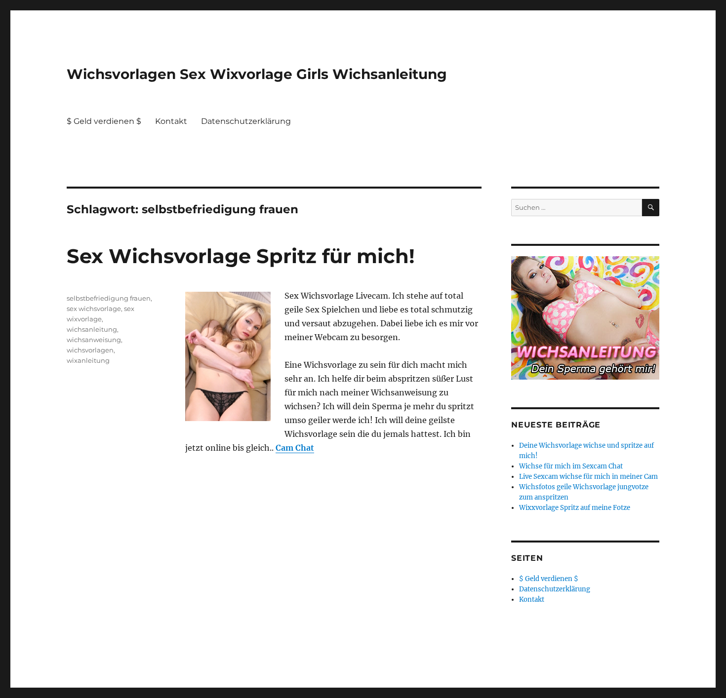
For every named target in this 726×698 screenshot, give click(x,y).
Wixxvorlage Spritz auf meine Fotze (574, 508)
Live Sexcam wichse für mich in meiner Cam (588, 476)
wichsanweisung (94, 340)
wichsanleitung (92, 329)
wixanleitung (88, 360)
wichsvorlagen (90, 350)
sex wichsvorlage (94, 308)
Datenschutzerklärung (246, 121)
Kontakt (171, 121)
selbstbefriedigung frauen (109, 298)
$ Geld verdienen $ (104, 121)
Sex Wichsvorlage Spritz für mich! (241, 256)
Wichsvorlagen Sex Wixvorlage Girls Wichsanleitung (257, 74)
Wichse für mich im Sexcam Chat (571, 466)
